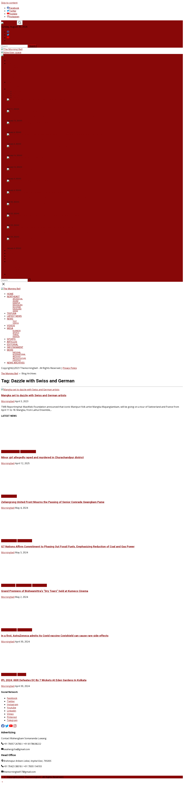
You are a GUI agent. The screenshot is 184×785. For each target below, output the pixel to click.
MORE (10, 261)
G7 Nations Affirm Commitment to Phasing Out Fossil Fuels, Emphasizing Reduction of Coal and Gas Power (68, 546)
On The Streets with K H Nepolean (27, 174)
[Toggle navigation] (20, 22)
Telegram (12, 720)
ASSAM (15, 68)
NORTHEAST (13, 63)
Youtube (11, 707)
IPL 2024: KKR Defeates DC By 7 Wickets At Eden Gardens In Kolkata (47, 197)
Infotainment (8, 585)
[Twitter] (7, 726)
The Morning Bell (9, 373)
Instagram (12, 704)
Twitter (11, 701)
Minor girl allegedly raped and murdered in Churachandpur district (42, 457)
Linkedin (11, 710)
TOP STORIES (24, 540)
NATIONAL (17, 264)
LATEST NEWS (14, 316)
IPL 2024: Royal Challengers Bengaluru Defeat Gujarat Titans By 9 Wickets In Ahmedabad (59, 220)
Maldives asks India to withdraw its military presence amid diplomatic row (51, 116)
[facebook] (3, 726)
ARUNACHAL (18, 66)
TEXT (15, 85)
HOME (10, 60)
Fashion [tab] (16, 97)
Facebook (12, 698)
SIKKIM (15, 78)
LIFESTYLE (17, 270)
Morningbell (8, 401)
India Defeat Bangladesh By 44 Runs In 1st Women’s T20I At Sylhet (45, 208)
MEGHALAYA (17, 72)
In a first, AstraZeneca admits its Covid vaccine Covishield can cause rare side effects (54, 635)
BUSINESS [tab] (17, 91)
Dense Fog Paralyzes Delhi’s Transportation (32, 162)
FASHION (16, 337)
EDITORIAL (12, 256)
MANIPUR (16, 70)
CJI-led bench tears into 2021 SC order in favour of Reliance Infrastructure (51, 104)
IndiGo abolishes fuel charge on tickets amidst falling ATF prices (45, 127)
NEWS (10, 82)
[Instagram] (15, 726)
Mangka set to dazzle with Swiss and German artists (33, 395)
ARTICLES (12, 341)
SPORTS (11, 253)
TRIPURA (16, 80)
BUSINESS (17, 268)
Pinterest (12, 717)
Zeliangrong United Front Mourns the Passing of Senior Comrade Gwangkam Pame (52, 502)
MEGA (10, 89)
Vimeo (10, 714)
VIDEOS (16, 87)
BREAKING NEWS (10, 451)
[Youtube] (11, 726)
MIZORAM (17, 74)
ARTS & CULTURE (19, 272)
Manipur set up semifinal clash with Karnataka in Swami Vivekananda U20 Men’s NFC (57, 232)
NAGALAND (17, 76)
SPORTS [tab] (16, 95)
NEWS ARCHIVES (16, 274)
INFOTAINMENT (15, 259)
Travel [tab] (15, 93)
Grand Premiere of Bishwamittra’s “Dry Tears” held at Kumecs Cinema (44, 591)
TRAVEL (16, 335)
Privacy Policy (70, 368)
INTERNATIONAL (19, 266)
